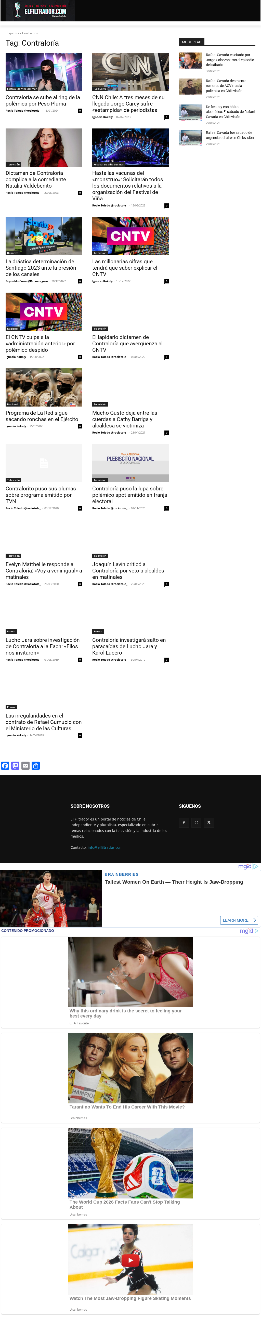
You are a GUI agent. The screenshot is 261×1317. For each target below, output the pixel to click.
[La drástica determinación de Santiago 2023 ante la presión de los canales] (44, 236)
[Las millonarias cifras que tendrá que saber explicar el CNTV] (130, 236)
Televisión (13, 164)
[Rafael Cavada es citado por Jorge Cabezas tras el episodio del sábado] (190, 61)
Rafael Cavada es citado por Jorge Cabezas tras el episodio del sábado (230, 60)
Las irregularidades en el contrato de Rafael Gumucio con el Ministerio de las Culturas (44, 722)
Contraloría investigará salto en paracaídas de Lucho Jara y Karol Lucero (129, 646)
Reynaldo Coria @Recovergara (27, 281)
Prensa (11, 631)
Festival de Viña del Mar (22, 88)
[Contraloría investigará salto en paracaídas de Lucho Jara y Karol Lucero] (130, 614)
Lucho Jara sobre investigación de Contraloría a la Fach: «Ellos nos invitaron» (43, 646)
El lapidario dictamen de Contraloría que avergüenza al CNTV (127, 343)
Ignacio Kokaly (102, 117)
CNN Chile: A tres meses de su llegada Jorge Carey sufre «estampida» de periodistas (128, 103)
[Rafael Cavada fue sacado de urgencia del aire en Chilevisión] (190, 138)
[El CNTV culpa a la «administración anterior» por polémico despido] (44, 312)
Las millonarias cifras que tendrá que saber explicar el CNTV (124, 267)
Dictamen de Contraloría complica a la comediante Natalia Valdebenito (36, 179)
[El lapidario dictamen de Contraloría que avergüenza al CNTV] (130, 312)
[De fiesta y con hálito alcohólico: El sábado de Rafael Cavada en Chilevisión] (190, 113)
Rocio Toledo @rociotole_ (23, 110)
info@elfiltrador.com (105, 847)
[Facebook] (184, 823)
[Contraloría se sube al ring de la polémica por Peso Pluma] (44, 72)
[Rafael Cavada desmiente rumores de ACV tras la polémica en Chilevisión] (190, 87)
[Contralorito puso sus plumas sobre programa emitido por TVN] (44, 463)
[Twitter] (209, 823)
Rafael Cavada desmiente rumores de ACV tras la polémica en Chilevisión (226, 86)
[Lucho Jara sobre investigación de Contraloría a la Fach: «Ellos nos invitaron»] (44, 614)
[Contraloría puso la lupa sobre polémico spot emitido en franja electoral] (130, 463)
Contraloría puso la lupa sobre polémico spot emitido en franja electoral (129, 495)
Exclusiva (100, 88)
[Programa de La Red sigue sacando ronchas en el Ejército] (44, 387)
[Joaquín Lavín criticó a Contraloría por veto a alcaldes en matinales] (130, 539)
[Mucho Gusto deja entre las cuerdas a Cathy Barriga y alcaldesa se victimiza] (130, 387)
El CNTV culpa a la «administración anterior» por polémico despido (40, 343)
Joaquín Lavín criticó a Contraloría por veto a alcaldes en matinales (128, 570)
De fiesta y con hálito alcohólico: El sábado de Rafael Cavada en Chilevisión (230, 112)
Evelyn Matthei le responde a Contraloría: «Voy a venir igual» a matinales (44, 570)
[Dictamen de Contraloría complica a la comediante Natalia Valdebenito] (44, 147)
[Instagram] (196, 823)
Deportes (12, 253)
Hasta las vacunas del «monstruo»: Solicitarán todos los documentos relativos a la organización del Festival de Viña (127, 186)
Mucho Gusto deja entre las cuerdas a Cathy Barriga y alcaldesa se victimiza (124, 419)
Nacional (12, 328)
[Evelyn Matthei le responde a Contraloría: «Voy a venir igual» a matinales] (44, 539)
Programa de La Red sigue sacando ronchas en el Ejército (42, 416)
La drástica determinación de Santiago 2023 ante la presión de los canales (41, 267)
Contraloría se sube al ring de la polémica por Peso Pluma (43, 100)
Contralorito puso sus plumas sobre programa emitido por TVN (41, 495)
